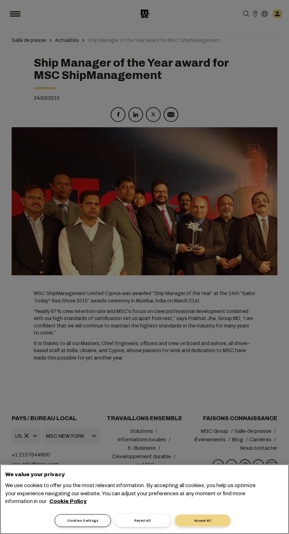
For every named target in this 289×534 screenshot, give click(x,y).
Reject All (142, 520)
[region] (144, 499)
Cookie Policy (68, 501)
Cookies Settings (82, 520)
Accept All (202, 520)
